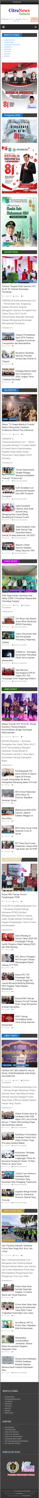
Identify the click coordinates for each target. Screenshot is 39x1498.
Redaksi (17, 296)
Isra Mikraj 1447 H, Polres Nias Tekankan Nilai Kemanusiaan (25, 1325)
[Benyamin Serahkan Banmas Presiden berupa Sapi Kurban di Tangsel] (8, 354)
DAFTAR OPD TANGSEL (13, 1443)
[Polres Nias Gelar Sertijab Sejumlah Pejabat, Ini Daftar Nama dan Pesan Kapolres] (8, 1288)
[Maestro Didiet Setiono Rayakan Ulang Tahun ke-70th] (8, 546)
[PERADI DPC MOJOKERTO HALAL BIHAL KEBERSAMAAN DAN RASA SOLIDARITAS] (19, 1053)
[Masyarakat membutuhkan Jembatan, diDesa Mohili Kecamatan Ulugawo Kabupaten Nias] (8, 1339)
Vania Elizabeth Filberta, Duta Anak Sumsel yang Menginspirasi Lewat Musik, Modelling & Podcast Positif (17, 512)
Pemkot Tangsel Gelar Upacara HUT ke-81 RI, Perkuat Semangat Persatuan (19, 289)
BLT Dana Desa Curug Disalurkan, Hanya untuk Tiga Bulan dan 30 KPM (26, 846)
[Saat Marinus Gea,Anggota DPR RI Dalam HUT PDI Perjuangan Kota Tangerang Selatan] (8, 671)
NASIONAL (7, 49)
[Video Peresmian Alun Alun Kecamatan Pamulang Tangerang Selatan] (8, 635)
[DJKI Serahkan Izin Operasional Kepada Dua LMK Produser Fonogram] (8, 489)
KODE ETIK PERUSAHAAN (13, 1436)
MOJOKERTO (18, 1065)
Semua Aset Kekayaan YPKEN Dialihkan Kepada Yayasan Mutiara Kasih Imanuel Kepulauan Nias (19, 1364)
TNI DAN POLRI (27, 1240)
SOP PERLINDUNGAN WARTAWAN (16, 1441)
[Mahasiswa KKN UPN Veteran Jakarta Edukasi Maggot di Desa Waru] (8, 811)
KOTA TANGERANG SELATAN (23, 281)
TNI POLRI (7, 51)
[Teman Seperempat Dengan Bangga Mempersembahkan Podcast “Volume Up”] (8, 471)
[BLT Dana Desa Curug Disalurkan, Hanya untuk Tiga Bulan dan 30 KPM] (8, 844)
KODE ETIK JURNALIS (12, 1434)
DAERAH (7, 56)
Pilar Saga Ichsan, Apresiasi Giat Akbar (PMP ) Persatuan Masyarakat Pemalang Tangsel (19, 598)
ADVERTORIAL (9, 42)
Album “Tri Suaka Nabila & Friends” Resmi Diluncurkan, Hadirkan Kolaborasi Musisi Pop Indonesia (18, 427)
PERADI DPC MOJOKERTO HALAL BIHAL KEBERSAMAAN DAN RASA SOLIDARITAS (18, 1073)
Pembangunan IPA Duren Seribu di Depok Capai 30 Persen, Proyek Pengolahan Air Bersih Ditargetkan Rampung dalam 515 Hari (19, 777)
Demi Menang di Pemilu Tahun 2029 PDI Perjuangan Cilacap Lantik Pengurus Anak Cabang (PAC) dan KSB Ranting (19, 941)
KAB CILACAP (19, 889)
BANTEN (7, 54)
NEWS (5, 419)
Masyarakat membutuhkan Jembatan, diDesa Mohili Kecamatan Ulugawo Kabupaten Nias (17, 1343)
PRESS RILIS (9, 1413)
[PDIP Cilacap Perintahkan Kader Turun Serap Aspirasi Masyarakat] (8, 1018)
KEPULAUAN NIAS (8, 1240)
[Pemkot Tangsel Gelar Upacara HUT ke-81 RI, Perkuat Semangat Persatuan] (19, 269)
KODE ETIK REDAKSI (12, 1432)
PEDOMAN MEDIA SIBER (13, 1439)
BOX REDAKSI (9, 1427)
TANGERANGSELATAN (12, 45)
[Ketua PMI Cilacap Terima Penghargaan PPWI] (19, 877)
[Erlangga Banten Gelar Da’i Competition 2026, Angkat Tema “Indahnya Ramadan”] (8, 372)
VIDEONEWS (30, 590)
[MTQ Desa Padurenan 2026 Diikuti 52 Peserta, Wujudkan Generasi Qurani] (8, 793)
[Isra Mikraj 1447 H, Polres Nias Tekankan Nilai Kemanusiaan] (8, 1324)
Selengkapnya (7, 328)
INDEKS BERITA (9, 40)
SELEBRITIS (8, 47)
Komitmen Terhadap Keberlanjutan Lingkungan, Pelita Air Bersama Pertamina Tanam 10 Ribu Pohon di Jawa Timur (19, 1158)
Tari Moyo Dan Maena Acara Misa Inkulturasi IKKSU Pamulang (26, 621)
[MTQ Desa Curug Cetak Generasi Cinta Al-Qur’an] (8, 829)
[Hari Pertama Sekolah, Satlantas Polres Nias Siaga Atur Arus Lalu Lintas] (19, 1228)
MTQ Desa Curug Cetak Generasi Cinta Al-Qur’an (26, 831)
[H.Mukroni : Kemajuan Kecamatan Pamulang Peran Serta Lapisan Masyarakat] (8, 653)
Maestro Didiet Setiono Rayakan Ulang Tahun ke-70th (25, 548)
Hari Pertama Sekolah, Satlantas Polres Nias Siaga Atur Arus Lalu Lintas (17, 1248)
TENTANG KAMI (10, 1430)
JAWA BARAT (7, 719)
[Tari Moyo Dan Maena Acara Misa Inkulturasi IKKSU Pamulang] (8, 620)
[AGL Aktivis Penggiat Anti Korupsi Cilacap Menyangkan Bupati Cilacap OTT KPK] (8, 958)
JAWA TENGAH (7, 889)
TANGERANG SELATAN (17, 590)
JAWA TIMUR (7, 1065)
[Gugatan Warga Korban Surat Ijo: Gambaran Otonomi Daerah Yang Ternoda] (8, 1193)
